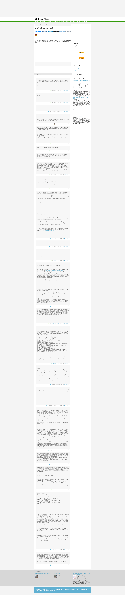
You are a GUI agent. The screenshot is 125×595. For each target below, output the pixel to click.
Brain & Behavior (73, 21)
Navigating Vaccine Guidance (78, 70)
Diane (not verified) (56, 260)
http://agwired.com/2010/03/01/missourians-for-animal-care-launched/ (48, 242)
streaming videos (51, 62)
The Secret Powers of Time (77, 116)
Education (61, 21)
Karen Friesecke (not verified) (54, 159)
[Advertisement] (62, 8)
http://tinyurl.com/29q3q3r (47, 298)
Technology (79, 21)
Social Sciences (55, 21)
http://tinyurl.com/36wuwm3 (44, 287)
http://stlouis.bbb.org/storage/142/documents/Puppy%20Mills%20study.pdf (49, 319)
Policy (64, 21)
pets (44, 62)
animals (61, 62)
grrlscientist (37, 24)
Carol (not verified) (56, 363)
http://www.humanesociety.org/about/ (49, 230)
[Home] (44, 19)
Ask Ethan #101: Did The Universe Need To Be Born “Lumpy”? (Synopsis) (81, 574)
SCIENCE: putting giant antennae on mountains (43, 573)
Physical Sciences (43, 21)
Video (64, 63)
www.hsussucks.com (50, 249)
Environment (49, 21)
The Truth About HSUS (59, 63)
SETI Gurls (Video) (57, 573)
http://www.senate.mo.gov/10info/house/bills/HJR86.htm (54, 270)
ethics (42, 62)
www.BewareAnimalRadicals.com (42, 394)
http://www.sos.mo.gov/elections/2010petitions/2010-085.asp (46, 317)
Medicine (67, 21)
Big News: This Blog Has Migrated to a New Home (81, 80)
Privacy (50, 589)
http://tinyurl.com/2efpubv (41, 267)
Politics (47, 62)
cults (64, 62)
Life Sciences (37, 21)
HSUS (66, 62)
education (39, 62)
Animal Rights (57, 62)
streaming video (52, 63)
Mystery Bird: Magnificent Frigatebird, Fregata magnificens (81, 98)
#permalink (66, 90)
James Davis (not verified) (55, 150)
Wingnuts (42, 64)
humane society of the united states (43, 63)
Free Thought (84, 21)
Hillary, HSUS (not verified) (55, 323)
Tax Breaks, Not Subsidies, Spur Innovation (80, 67)
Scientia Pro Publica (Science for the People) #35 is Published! (81, 107)
